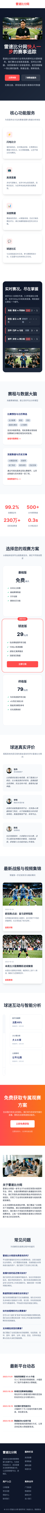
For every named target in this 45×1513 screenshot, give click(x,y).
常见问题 (6, 1491)
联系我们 (6, 1499)
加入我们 (28, 1499)
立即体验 (12, 77)
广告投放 (28, 1487)
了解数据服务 (30, 78)
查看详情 (8, 927)
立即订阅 (22, 664)
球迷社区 (28, 1469)
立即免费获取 (22, 1123)
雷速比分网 (22, 4)
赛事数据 (28, 1461)
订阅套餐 (6, 1487)
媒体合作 (28, 1495)
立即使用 (22, 609)
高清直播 (28, 1458)
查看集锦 (8, 980)
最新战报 (28, 1465)
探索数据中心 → (14, 479)
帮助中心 (6, 1495)
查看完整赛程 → (14, 438)
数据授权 (28, 1491)
